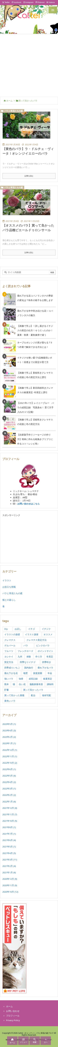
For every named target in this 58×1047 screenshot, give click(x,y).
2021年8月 (9, 827)
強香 (21, 678)
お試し (18, 628)
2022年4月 (9, 782)
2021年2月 (9, 865)
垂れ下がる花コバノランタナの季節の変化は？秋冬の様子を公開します (35, 298)
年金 (50, 673)
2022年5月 (9, 775)
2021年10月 (9, 820)
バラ (25, 645)
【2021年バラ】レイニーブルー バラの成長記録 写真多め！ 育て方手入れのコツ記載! (35, 407)
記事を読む (29, 176)
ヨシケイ (8, 656)
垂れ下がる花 (11, 673)
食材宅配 (46, 695)
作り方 (38, 656)
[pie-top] (28, 203)
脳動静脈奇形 (36, 684)
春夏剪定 (47, 678)
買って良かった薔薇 (14, 695)
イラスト (6, 580)
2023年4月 (9, 730)
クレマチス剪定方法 (36, 639)
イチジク (46, 628)
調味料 (50, 684)
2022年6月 (9, 769)
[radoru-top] (28, 127)
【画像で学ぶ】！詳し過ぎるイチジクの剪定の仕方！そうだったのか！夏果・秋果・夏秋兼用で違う (35, 330)
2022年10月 (9, 762)
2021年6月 (9, 840)
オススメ (48, 634)
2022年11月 (9, 756)
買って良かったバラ (33, 689)
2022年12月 (9, 749)
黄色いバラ (9, 700)
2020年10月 (10, 891)
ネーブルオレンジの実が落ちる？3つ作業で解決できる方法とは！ (34, 344)
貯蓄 (6, 689)
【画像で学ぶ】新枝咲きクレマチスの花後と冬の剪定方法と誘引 (35, 375)
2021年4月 (9, 853)
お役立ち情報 (9, 586)
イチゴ (31, 628)
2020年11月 (9, 885)
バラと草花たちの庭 (13, 111)
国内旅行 (28, 667)
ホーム (9, 100)
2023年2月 (9, 736)
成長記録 (33, 678)
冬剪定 (49, 656)
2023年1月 (9, 743)
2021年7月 (9, 833)
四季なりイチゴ (27, 662)
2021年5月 (9, 846)
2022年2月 (9, 794)
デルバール (9, 645)
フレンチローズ (25, 650)
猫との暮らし (9, 599)
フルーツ (8, 650)
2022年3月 (9, 788)
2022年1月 (9, 801)
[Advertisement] (29, 64)
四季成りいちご (12, 667)
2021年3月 (9, 859)
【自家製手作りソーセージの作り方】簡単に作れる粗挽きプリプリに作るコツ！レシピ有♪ (35, 439)
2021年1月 (9, 872)
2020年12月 (9, 878)
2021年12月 (9, 807)
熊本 (6, 684)
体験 (28, 656)
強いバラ (8, 678)
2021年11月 (9, 814)
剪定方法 (8, 662)
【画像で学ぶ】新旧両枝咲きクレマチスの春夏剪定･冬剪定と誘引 (35, 390)
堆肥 (25, 673)
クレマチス (9, 639)
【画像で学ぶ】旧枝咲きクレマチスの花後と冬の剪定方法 (35, 422)
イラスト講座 (31, 634)
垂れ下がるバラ (45, 667)
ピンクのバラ (43, 645)
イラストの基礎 (12, 634)
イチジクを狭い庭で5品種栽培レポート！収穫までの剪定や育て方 (34, 360)
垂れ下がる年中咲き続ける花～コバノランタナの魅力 (35, 313)
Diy (6, 628)
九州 (20, 656)
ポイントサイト (45, 650)
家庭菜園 (37, 673)
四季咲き (46, 662)
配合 (33, 695)
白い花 (22, 684)
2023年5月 (9, 723)
